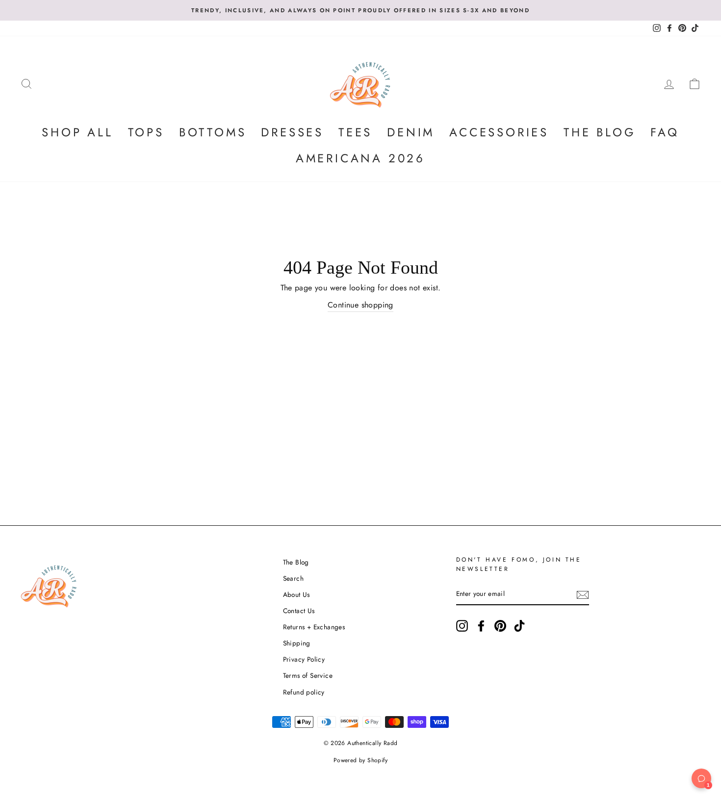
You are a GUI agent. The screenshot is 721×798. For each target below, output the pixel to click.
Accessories (499, 132)
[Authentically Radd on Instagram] (462, 626)
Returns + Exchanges (314, 627)
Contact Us (299, 611)
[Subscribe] (582, 594)
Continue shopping (360, 304)
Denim (411, 132)
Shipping (296, 643)
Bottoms (213, 132)
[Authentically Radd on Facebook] (481, 626)
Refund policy (304, 692)
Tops (146, 132)
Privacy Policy (304, 659)
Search (293, 578)
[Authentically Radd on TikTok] (519, 626)
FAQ (664, 132)
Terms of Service (308, 675)
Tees (355, 132)
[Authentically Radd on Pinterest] (500, 626)
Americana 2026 (360, 158)
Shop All (77, 132)
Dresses (292, 132)
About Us (296, 594)
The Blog (600, 132)
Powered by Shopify (360, 760)
